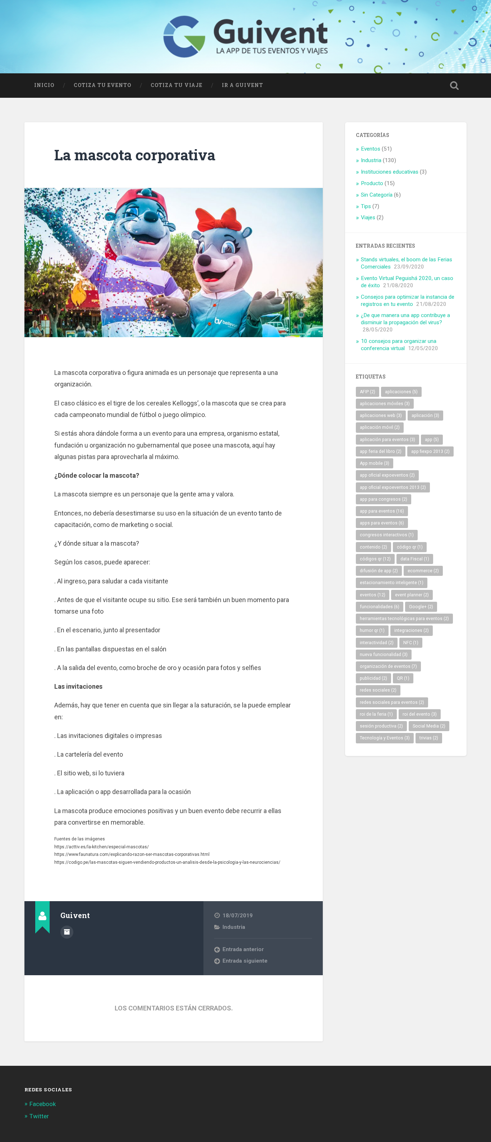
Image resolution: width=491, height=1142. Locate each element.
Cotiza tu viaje (176, 85)
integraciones (411, 630)
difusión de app (379, 570)
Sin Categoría (377, 195)
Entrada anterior (243, 949)
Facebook (42, 1103)
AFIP (367, 391)
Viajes (368, 217)
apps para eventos (382, 523)
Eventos (370, 149)
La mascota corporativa (134, 154)
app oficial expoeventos (387, 475)
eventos (372, 594)
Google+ (421, 606)
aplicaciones (401, 391)
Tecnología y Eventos (385, 737)
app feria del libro (380, 451)
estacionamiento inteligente (391, 582)
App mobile (374, 463)
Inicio (44, 85)
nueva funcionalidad (384, 654)
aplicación (425, 415)
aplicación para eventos (387, 439)
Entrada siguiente (244, 961)
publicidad (373, 678)
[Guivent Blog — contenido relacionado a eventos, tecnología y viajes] (245, 36)
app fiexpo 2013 (430, 451)
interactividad (377, 642)
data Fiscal (414, 558)
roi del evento (420, 714)
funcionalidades (379, 606)
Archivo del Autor (66, 932)
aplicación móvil (380, 427)
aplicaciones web (381, 415)
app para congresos (383, 499)
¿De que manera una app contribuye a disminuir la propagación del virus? (405, 319)
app (432, 439)
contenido (373, 547)
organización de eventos (388, 666)
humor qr (372, 630)
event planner (412, 594)
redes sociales (378, 690)
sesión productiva (381, 726)
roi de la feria (376, 714)
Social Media (429, 726)
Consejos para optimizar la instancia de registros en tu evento (407, 300)
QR (403, 678)
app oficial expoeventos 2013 (393, 487)
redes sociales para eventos (392, 702)
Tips (366, 206)
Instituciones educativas (389, 172)
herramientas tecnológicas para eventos (404, 618)
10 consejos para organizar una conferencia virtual (398, 345)
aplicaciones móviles (385, 403)
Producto (372, 183)
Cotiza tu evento (102, 85)
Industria (233, 927)
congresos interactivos (387, 534)
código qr (410, 547)
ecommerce (423, 570)
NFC (410, 642)
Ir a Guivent (242, 85)
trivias (428, 737)
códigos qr (375, 558)
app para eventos (382, 511)
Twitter (39, 1116)
